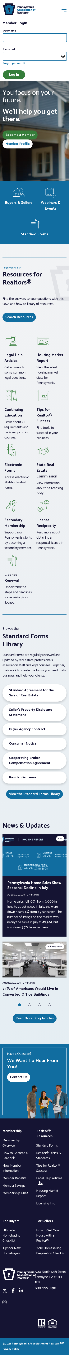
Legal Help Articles (49, 1178)
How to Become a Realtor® (15, 1155)
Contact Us (18, 1077)
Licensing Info (45, 1203)
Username (9, 31)
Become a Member (20, 135)
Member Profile (17, 144)
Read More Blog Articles (35, 1018)
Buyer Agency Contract (27, 729)
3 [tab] (39, 1005)
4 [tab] (49, 1005)
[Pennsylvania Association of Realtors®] (19, 10)
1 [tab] (19, 1005)
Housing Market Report (47, 1193)
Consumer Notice (22, 743)
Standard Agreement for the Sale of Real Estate (31, 692)
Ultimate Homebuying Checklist (11, 1236)
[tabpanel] (34, 970)
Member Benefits (14, 1178)
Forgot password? (14, 63)
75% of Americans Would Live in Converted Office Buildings (30, 992)
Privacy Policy (10, 1349)
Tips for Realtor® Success (48, 1168)
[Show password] (63, 56)
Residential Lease (22, 777)
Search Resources (19, 317)
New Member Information (11, 1168)
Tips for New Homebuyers (11, 1250)
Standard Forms (47, 1145)
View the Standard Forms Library (34, 794)
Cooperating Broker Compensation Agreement (29, 760)
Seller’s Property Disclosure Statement (30, 712)
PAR (60, 838)
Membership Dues (15, 1193)
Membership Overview (11, 1143)
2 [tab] (29, 1005)
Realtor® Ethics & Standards (48, 1155)
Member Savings (13, 1186)
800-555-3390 (45, 1288)
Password (9, 49)
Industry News (55, 946)
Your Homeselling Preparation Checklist (51, 1250)
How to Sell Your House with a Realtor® (48, 1236)
